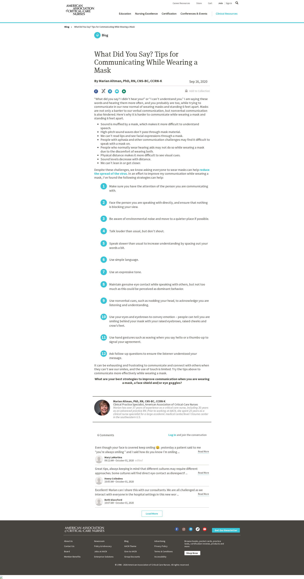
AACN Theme (130, 546)
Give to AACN (130, 551)
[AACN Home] (80, 10)
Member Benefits (72, 556)
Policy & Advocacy (103, 546)
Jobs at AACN (100, 551)
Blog (66, 26)
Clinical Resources (227, 13)
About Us (68, 541)
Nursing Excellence (146, 13)
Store (199, 3)
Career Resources (181, 3)
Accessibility (160, 556)
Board (67, 551)
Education (125, 13)
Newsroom (99, 541)
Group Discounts (132, 556)
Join (220, 3)
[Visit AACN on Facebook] (177, 529)
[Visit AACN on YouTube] (205, 529)
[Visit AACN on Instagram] (184, 529)
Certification (169, 13)
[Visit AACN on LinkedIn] (191, 529)
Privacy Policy (161, 546)
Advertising (159, 541)
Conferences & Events (193, 13)
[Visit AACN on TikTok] (198, 529)
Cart (210, 3)
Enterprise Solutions (104, 556)
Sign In (229, 3)
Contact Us (69, 546)
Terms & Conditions (163, 551)
